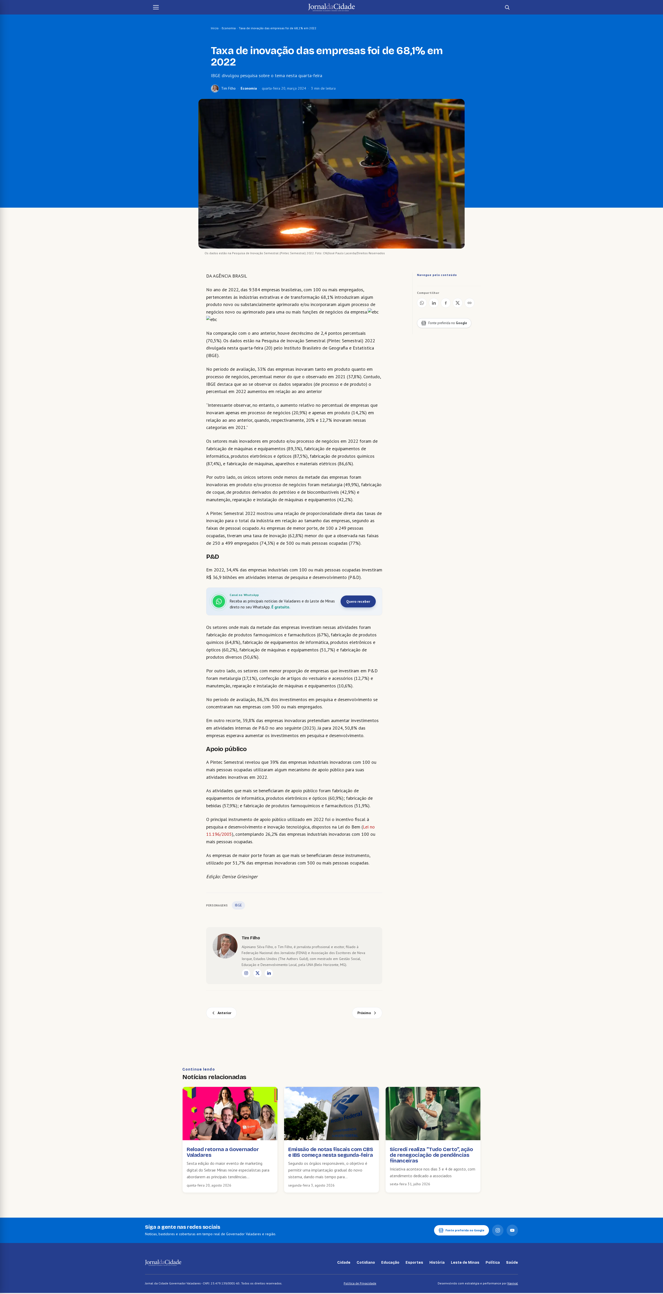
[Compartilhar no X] (458, 303)
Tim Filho (228, 88)
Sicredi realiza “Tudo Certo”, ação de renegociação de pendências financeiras (431, 1155)
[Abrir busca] (507, 7)
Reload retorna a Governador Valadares (223, 1152)
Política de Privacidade (360, 1283)
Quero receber (358, 601)
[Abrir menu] (156, 7)
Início (215, 28)
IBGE (238, 905)
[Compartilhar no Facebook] (446, 303)
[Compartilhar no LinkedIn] (434, 303)
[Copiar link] (469, 303)
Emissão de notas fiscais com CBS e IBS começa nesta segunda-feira (330, 1152)
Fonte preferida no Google (464, 1230)
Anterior (224, 1013)
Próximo (364, 1013)
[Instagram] (246, 973)
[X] (257, 973)
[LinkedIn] (268, 973)
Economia (229, 28)
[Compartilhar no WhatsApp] (422, 303)
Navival (512, 1283)
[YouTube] (512, 1230)
